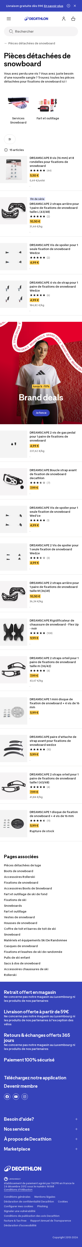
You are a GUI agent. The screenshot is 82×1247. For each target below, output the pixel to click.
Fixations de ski (15, 900)
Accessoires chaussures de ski (26, 969)
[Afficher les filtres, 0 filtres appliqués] (10, 139)
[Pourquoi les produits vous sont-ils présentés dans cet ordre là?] (6, 150)
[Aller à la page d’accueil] (36, 18)
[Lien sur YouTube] (16, 1096)
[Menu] (9, 18)
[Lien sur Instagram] (24, 1096)
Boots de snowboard (18, 871)
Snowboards (13, 905)
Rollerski (10, 975)
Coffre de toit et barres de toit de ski (30, 928)
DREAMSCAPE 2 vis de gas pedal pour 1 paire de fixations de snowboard (53, 436)
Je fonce (41, 412)
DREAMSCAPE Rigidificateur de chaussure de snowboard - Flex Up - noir (54, 624)
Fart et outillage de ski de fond (25, 894)
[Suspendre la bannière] (68, 6)
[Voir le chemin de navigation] (5, 43)
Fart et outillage (48, 118)
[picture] (13, 169)
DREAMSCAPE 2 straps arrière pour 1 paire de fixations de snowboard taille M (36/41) (55, 586)
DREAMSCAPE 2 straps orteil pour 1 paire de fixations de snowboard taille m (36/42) (54, 662)
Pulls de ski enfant (17, 957)
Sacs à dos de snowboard (22, 963)
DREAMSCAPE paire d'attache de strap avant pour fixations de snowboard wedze (53, 740)
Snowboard (12, 934)
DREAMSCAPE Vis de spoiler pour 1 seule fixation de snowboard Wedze (54, 249)
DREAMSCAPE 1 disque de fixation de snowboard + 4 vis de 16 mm (54, 814)
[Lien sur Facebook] (7, 1096)
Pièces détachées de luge (22, 865)
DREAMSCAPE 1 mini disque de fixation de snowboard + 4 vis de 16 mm (55, 703)
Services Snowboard (18, 120)
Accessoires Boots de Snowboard (28, 888)
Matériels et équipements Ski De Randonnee (35, 940)
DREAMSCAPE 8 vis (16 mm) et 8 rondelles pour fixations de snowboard (52, 161)
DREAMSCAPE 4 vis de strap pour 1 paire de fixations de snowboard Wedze (54, 286)
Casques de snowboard (21, 946)
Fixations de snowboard (21, 882)
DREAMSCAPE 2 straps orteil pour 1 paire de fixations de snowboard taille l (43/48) (54, 778)
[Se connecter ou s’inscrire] (63, 18)
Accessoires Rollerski (19, 876)
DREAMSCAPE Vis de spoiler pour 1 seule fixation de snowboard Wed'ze (54, 511)
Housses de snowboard (20, 923)
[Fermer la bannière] (75, 6)
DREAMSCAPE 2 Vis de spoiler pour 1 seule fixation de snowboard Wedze (54, 549)
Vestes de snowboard (19, 917)
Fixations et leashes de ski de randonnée (33, 951)
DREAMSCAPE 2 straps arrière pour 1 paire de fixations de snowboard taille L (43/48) (55, 207)
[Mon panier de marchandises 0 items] (73, 18)
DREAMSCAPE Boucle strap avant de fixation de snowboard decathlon (53, 474)
